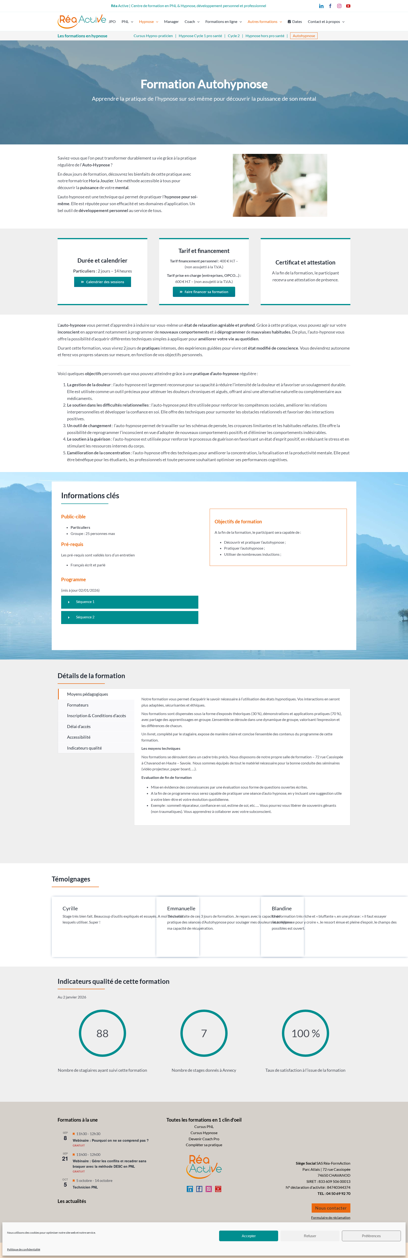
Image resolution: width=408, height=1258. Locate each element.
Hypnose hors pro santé (265, 35)
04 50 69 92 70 (338, 1193)
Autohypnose (304, 35)
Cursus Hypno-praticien (153, 35)
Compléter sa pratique (204, 1144)
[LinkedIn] (190, 1189)
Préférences (371, 1236)
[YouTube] (218, 1189)
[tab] (96, 694)
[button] (129, 602)
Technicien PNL (85, 1187)
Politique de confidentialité (23, 1249)
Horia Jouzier (101, 180)
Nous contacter (331, 1207)
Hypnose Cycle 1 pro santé (200, 35)
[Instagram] (209, 1189)
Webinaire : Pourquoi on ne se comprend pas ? (111, 1140)
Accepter (249, 1236)
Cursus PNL (204, 1126)
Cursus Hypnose (204, 1132)
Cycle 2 (234, 35)
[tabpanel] (242, 757)
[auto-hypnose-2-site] (280, 155)
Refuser (310, 1236)
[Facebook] (199, 1189)
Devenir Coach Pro (204, 1139)
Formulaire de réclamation (330, 1217)
